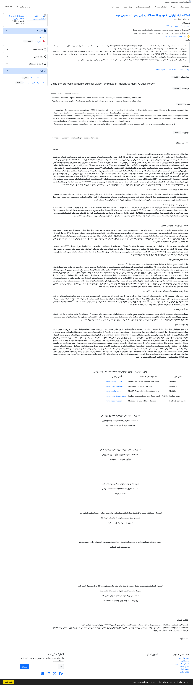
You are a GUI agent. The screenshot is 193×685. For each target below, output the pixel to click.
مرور (174, 6)
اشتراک (24, 666)
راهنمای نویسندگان (143, 6)
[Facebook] (61, 674)
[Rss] (42, 674)
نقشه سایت (184, 671)
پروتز (187, 69)
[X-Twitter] (55, 674)
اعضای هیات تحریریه (182, 663)
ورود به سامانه (24, 6)
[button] (131, 682)
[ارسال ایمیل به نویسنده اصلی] (168, 25)
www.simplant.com (114, 381)
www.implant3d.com (114, 386)
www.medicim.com (114, 400)
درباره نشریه (185, 660)
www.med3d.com (113, 391)
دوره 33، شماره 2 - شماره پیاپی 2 (16, 17)
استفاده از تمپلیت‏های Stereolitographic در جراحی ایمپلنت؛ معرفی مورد (153, 14)
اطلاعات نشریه (161, 6)
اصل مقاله (180, 142)
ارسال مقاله (128, 6)
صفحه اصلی (184, 6)
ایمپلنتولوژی (171, 69)
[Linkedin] (48, 674)
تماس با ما (115, 6)
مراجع (182, 638)
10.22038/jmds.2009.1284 (175, 36)
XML (40, 37)
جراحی (181, 69)
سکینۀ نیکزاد (173, 26)
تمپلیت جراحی (159, 69)
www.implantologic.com (116, 395)
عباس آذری (186, 26)
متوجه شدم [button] (8, 681)
